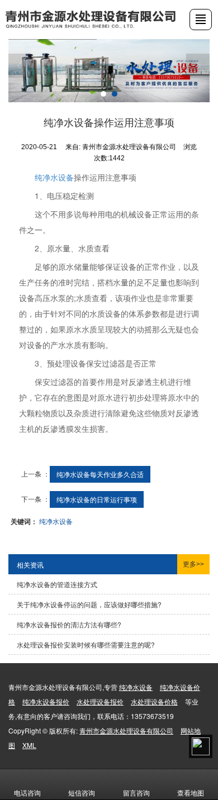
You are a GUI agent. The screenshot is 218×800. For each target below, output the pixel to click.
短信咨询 (81, 792)
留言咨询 (136, 792)
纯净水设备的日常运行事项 (96, 499)
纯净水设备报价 (45, 701)
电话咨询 (27, 792)
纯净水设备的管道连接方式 (57, 584)
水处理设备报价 (100, 701)
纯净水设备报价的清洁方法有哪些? (69, 624)
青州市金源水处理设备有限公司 (126, 730)
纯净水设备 (54, 177)
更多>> (193, 564)
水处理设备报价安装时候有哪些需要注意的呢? (86, 644)
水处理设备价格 (154, 701)
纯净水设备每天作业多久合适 (100, 474)
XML (29, 745)
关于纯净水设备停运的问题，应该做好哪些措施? (89, 604)
